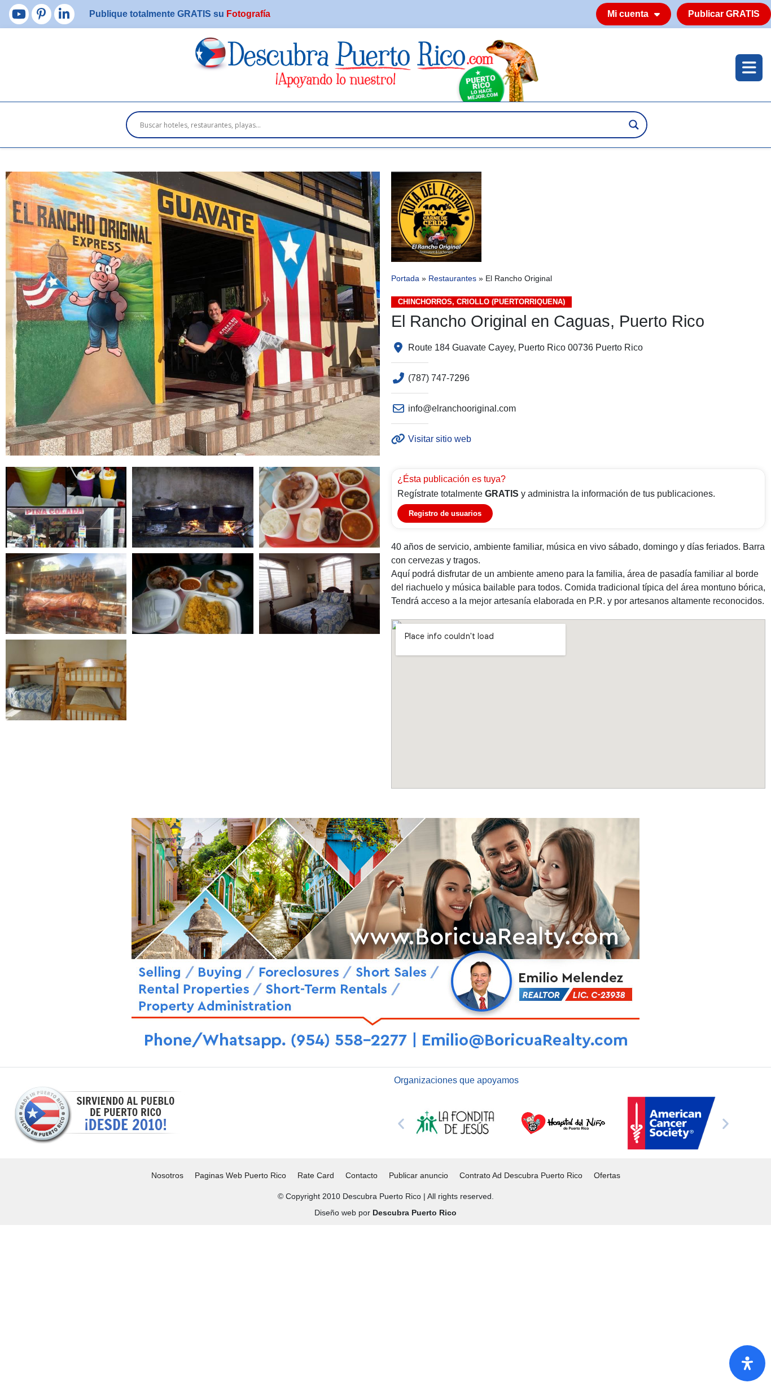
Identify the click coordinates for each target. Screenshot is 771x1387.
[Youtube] (19, 14)
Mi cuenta (628, 14)
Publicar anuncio (418, 1175)
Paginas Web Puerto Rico (240, 1175)
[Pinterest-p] (41, 14)
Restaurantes (452, 278)
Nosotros (167, 1175)
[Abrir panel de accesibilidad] (747, 1363)
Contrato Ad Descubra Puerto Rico (520, 1175)
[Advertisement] (338, 1304)
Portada (405, 278)
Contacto (361, 1175)
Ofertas (607, 1175)
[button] (401, 1123)
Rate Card (315, 1175)
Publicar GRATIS (724, 14)
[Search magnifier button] (634, 125)
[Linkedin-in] (64, 14)
